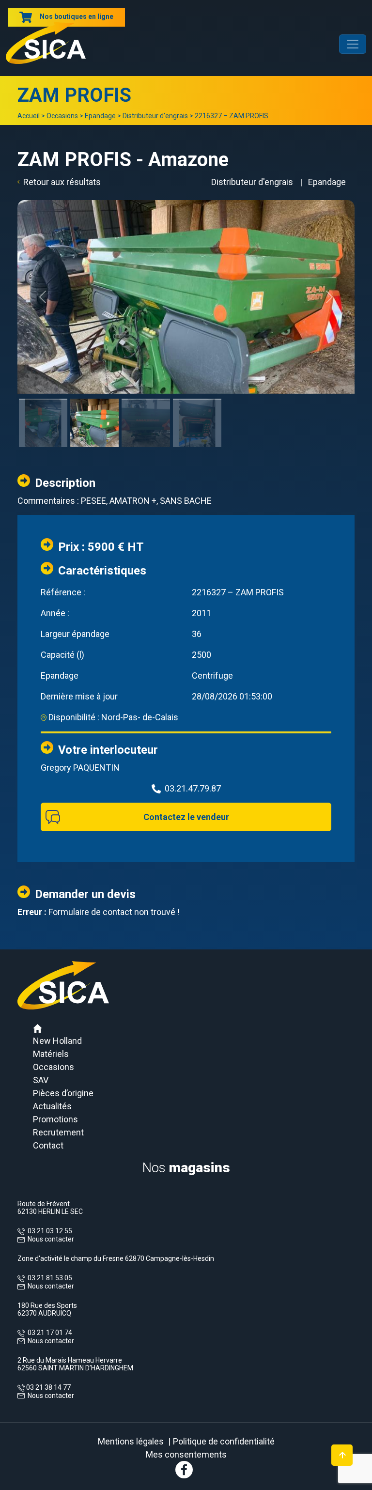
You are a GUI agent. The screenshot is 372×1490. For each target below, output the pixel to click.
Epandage (100, 116)
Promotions (55, 1119)
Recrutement (58, 1132)
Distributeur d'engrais (155, 116)
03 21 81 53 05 (48, 1278)
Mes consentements (186, 1454)
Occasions (62, 116)
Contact (48, 1145)
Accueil (28, 116)
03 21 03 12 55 (48, 1231)
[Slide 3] (146, 399)
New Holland (57, 1041)
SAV (40, 1080)
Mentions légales (131, 1441)
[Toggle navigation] (352, 44)
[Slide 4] (197, 399)
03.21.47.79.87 (193, 788)
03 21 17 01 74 (48, 1332)
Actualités (52, 1106)
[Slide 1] (43, 399)
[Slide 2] (94, 399)
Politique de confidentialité (224, 1441)
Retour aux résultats (62, 182)
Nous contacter (51, 1239)
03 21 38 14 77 (48, 1387)
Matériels (51, 1054)
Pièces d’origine (63, 1093)
